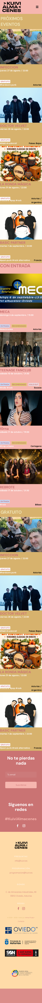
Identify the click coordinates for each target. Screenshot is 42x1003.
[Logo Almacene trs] (11, 3)
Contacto (21, 921)
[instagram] (23, 825)
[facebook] (17, 825)
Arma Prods (29, 917)
